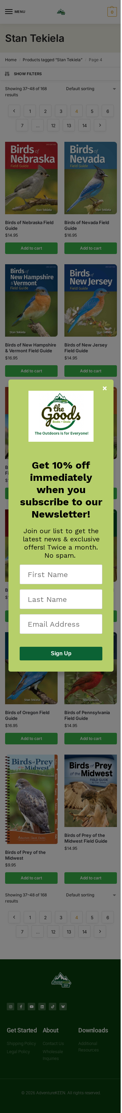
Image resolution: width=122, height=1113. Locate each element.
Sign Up (61, 653)
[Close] (105, 388)
